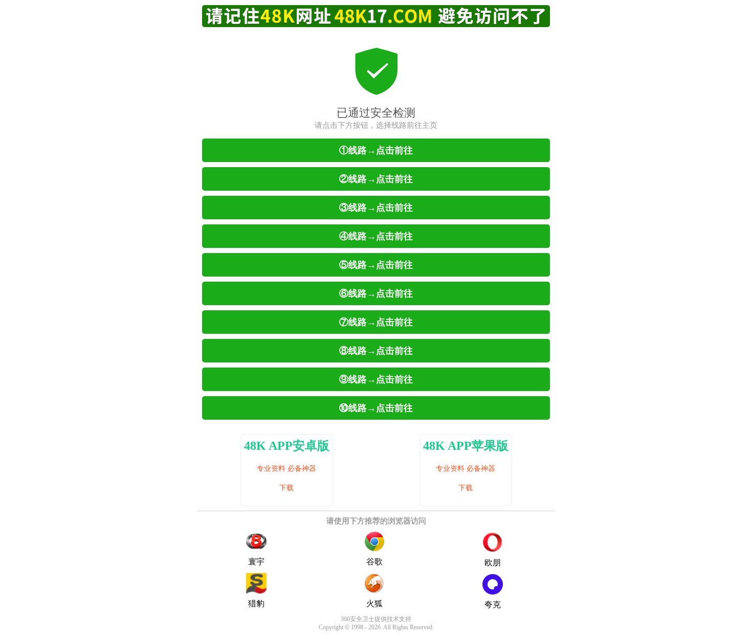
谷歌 (374, 561)
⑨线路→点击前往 (376, 379)
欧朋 (492, 562)
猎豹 (256, 603)
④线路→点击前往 (376, 236)
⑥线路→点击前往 (376, 293)
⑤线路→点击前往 (376, 265)
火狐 (374, 603)
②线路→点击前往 (376, 179)
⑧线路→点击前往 (376, 351)
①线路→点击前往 (376, 150)
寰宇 (256, 561)
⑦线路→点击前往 (376, 322)
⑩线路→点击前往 (376, 408)
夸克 (492, 604)
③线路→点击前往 (376, 207)
